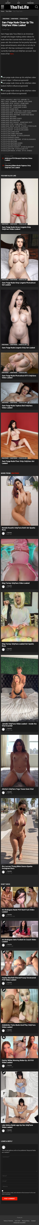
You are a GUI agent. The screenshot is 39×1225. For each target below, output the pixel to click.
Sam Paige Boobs (20, 105)
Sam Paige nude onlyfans (11, 115)
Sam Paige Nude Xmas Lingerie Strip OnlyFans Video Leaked (16, 228)
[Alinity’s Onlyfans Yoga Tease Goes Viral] (19, 761)
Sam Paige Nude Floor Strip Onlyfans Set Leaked (18, 462)
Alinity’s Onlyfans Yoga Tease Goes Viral (18, 789)
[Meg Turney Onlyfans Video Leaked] (19, 560)
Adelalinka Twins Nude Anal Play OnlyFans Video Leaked (18, 1026)
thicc (19, 150)
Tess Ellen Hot (7, 130)
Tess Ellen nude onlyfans (11, 139)
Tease (24, 126)
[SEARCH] (36, 7)
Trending (4, 888)
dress (21, 101)
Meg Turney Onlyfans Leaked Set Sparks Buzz (18, 645)
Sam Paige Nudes (28, 115)
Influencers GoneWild (19, 1222)
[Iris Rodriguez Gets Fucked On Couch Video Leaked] (19, 929)
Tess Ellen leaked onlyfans (12, 133)
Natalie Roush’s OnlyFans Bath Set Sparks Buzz (18, 529)
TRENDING (30, 3)
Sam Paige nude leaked (23, 113)
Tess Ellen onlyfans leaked (12, 143)
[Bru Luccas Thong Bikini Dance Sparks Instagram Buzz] (19, 831)
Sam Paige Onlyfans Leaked (12, 118)
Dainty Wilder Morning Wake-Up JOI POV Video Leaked (18, 1061)
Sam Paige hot (7, 107)
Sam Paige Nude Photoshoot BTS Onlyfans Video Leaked (19, 377)
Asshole (10, 99)
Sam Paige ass (7, 105)
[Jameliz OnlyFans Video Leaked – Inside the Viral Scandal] (19, 688)
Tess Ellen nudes (29, 139)
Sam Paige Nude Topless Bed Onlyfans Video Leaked (17, 407)
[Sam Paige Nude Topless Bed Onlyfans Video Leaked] (19, 393)
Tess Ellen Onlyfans (9, 141)
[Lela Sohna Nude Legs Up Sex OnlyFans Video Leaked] (19, 1097)
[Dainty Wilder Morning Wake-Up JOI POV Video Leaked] (19, 1047)
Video (30, 150)
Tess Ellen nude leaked (10, 137)
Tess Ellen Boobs (21, 128)
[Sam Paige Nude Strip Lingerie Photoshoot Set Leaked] (19, 257)
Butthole (5, 101)
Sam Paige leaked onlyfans (12, 111)
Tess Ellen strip (8, 149)
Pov (12, 103)
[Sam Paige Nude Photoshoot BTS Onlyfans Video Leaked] (19, 363)
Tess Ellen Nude (24, 135)
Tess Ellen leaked (21, 130)
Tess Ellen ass (7, 128)
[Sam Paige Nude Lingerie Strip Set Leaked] (19, 318)
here (12, 54)
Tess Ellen (32, 126)
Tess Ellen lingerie (9, 135)
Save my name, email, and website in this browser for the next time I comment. (18, 1193)
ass (3, 99)
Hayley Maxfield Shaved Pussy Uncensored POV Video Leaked (19, 979)
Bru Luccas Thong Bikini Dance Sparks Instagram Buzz (17, 867)
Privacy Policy (25, 1221)
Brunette (25, 99)
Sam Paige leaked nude (10, 109)
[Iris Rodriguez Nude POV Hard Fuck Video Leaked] (19, 897)
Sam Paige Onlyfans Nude (11, 120)
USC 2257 (17, 1221)
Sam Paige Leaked (20, 107)
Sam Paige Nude (7, 113)
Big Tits (17, 99)
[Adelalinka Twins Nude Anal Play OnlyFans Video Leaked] (19, 1006)
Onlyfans (5, 103)
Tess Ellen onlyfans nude (11, 145)
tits (24, 150)
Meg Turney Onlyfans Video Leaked (16, 583)
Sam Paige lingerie (30, 111)
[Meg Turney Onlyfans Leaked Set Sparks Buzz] (19, 617)
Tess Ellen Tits (22, 149)
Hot (4, 1037)
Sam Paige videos (8, 126)
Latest (7, 3)
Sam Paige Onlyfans (9, 116)
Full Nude (28, 101)
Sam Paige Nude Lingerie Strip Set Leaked (18, 348)
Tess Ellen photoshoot (11, 147)
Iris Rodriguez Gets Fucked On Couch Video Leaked (19, 941)
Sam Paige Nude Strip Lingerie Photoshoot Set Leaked (19, 284)
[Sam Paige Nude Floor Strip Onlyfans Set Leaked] (19, 436)
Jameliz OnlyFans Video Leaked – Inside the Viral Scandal (19, 725)
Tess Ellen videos (8, 150)
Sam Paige (25, 103)
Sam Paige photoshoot (10, 122)
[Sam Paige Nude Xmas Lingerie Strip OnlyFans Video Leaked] (19, 201)
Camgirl (14, 101)
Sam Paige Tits (20, 124)
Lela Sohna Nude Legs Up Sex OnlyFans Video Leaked (17, 1126)
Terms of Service (8, 1221)
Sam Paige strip (8, 124)
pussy (17, 103)
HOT (18, 3)
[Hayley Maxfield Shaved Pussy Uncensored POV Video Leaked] (19, 963)
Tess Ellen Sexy (28, 147)
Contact (33, 1221)
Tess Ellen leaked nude (10, 132)
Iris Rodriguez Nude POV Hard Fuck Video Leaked (18, 911)
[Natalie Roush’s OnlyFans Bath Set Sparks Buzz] (19, 501)
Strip (18, 126)
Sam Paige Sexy (26, 122)
